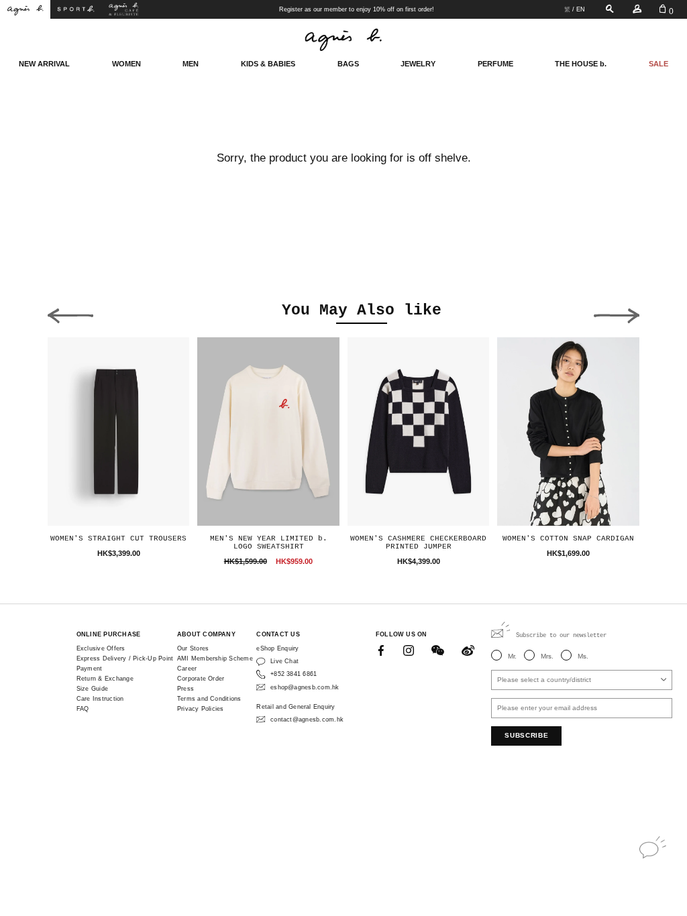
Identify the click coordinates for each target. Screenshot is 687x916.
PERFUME (495, 64)
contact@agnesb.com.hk (307, 719)
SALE (658, 64)
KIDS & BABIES (268, 64)
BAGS (348, 64)
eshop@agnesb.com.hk (304, 687)
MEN (190, 64)
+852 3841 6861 (293, 674)
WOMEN (126, 64)
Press (185, 688)
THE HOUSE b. (580, 64)
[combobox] (581, 680)
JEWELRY (418, 64)
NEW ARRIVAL (44, 64)
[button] (70, 312)
